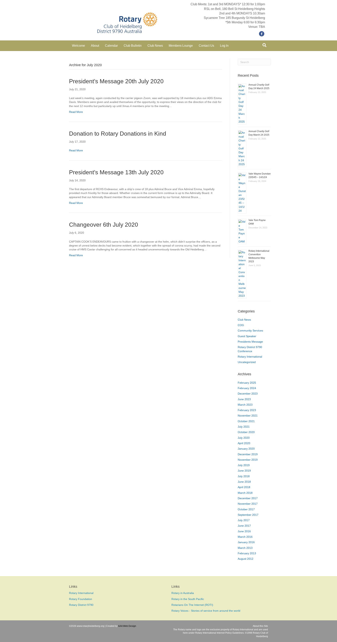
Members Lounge (181, 45)
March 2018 (245, 492)
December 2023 (248, 393)
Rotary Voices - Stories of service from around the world (205, 610)
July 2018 (244, 476)
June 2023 (244, 399)
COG (241, 325)
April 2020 (244, 443)
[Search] (264, 45)
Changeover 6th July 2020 (103, 224)
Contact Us (206, 45)
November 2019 (248, 459)
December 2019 (248, 454)
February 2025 (247, 382)
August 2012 (245, 558)
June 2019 (244, 470)
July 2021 (244, 426)
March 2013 (245, 547)
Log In (224, 45)
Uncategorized (247, 362)
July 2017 (244, 520)
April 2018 (244, 487)
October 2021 (246, 421)
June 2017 (244, 525)
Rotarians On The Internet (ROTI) (192, 604)
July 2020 (244, 437)
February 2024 (247, 388)
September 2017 (248, 514)
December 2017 (248, 498)
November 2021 (248, 415)
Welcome (78, 45)
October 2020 (246, 432)
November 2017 (248, 503)
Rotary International (250, 356)
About (95, 45)
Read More (76, 111)
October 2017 (246, 509)
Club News (155, 45)
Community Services (250, 330)
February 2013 (247, 553)
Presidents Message (250, 341)
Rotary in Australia (182, 593)
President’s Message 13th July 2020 (116, 172)
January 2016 (246, 542)
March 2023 (245, 404)
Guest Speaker (247, 336)
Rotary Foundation (80, 599)
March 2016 (245, 536)
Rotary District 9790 (81, 604)
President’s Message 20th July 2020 (116, 81)
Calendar (111, 45)
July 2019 (244, 465)
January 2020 (246, 448)
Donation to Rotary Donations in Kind (117, 133)
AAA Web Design (127, 626)
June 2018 (244, 481)
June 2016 (244, 531)
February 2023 (247, 410)
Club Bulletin (133, 45)
